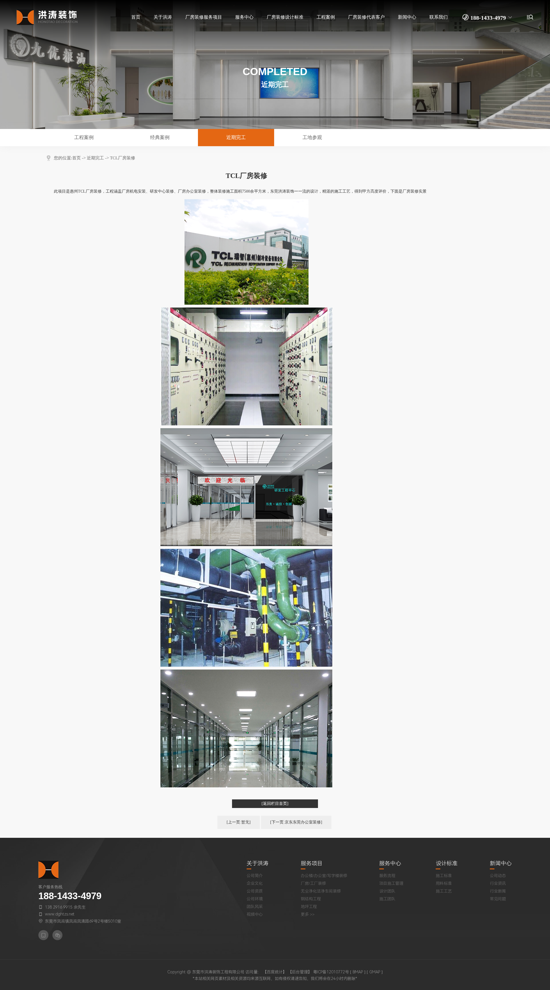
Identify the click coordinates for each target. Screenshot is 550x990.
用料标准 (444, 883)
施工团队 (387, 899)
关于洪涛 (257, 863)
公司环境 (255, 899)
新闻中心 (501, 863)
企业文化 (255, 883)
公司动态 (498, 875)
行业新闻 (498, 891)
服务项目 (312, 863)
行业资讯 (498, 883)
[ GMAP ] (375, 972)
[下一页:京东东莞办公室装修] (296, 822)
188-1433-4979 (69, 896)
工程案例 (84, 137)
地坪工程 (309, 906)
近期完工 (236, 137)
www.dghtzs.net (59, 914)
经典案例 (160, 137)
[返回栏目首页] (275, 803)
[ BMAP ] (358, 972)
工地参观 (312, 137)
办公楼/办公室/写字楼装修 (324, 875)
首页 (76, 158)
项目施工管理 (391, 883)
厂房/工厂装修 (313, 883)
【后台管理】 (300, 972)
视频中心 (255, 914)
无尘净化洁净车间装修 (321, 891)
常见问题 (498, 899)
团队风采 (255, 906)
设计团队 (387, 891)
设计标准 (446, 863)
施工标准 (444, 875)
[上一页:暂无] (239, 822)
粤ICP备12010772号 (331, 972)
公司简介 (255, 875)
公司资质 (255, 891)
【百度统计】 (275, 972)
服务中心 (390, 863)
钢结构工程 (311, 899)
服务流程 (387, 875)
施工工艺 (444, 891)
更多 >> (308, 914)
